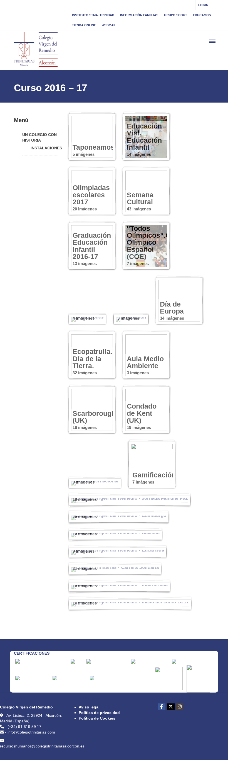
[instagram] (179, 706)
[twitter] (171, 706)
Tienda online (84, 25)
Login (203, 5)
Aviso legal (89, 707)
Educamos (202, 15)
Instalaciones (46, 148)
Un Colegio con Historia (39, 137)
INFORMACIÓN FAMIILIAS (139, 15)
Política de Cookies (97, 718)
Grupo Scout (175, 15)
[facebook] (161, 706)
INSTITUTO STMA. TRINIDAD (93, 15)
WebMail (109, 25)
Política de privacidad (99, 712)
